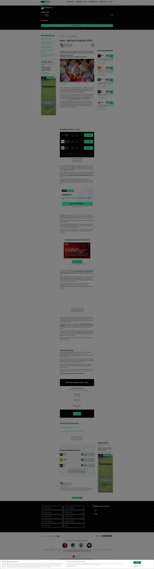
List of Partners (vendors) (72, 566)
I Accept (137, 562)
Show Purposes (137, 565)
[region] (77, 564)
